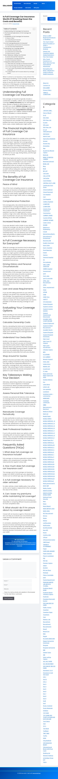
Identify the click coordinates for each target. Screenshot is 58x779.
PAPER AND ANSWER (49, 551)
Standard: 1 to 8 (48, 670)
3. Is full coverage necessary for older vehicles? (19, 66)
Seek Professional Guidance (14, 60)
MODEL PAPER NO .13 (49, 423)
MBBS (44, 405)
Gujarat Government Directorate (47, 315)
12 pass (45, 122)
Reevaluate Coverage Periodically (16, 58)
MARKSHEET (46, 398)
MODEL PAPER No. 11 (48, 457)
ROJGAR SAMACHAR (49, 639)
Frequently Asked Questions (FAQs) (14, 62)
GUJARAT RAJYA (47, 330)
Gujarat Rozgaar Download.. (48, 336)
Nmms (45, 516)
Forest (45, 253)
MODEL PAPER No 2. (48, 443)
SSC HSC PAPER (47, 661)
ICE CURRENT (46, 357)
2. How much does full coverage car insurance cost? (20, 65)
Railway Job (46, 619)
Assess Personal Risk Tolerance (15, 56)
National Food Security (47, 498)
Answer (45, 141)
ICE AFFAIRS (46, 354)
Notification (46, 525)
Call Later (46, 173)
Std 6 (44, 691)
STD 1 (44, 677)
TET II (44, 726)
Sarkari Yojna (47, 652)
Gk (44, 260)
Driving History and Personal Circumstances (18, 45)
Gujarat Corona (48, 306)
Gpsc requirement (48, 287)
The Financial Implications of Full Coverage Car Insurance (18, 33)
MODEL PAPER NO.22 (49, 474)
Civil (44, 197)
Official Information (49, 540)
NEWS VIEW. (46, 511)
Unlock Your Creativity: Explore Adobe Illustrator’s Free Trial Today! (48, 54)
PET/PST (45, 568)
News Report (47, 506)
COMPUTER (46, 204)
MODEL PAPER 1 (47, 419)
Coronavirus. (47, 213)
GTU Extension (47, 302)
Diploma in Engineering (46, 228)
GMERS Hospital (47, 269)
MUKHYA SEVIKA (47, 491)
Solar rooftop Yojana (47, 658)
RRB (44, 650)
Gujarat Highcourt (48, 323)
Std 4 (44, 687)
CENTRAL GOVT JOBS (49, 183)
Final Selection (47, 250)
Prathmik (45, 597)
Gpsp (44, 290)
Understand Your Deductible (14, 51)
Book (44, 169)
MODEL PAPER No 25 (49, 445)
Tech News (46, 721)
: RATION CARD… (47, 110)
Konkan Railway (48, 380)
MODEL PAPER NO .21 (49, 433)
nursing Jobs (47, 535)
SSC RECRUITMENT (48, 664)
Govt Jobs (46, 276)
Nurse (45, 533)
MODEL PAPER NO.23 (49, 476)
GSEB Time (46, 297)
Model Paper (47, 416)
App (44, 148)
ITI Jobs (45, 371)
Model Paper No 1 (48, 440)
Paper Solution (47, 553)
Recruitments (47, 627)
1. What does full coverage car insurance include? (20, 63)
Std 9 (44, 699)
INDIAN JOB (46, 366)
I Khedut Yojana (48, 350)
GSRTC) (45, 299)
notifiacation (47, 523)
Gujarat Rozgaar (48, 332)
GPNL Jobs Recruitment (47, 282)
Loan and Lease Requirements (15, 46)
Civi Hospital (47, 194)
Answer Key (46, 143)
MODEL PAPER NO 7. (48, 455)
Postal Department (49, 580)
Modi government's (49, 483)
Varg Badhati (47, 740)
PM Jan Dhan (47, 570)
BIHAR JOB (46, 164)
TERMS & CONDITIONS (47, 93)
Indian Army (46, 364)
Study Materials (20, 539)
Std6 (44, 701)
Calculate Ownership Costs (14, 50)
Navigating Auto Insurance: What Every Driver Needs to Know (20, 542)
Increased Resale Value (13, 41)
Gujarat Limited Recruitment (48, 326)
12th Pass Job (47, 127)
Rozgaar (45, 645)
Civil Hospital (47, 199)
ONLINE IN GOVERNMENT (47, 545)
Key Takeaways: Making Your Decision (15, 55)
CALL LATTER (46, 176)
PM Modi (45, 573)
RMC (44, 634)
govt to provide (47, 278)
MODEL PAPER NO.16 (48, 464)
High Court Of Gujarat (47, 342)
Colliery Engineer (48, 202)
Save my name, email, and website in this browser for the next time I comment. (19, 593)
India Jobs (46, 362)
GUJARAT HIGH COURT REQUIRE (47, 320)
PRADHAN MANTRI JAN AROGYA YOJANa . (48, 584)
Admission (46, 134)
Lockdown (46, 392)
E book (45, 232)
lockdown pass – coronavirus (48, 395)
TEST (44, 724)
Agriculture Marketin (49, 139)
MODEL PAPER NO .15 (49, 428)
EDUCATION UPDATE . (49, 234)
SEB (44, 655)
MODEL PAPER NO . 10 (49, 421)
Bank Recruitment (48, 161)
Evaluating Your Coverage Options (14, 48)
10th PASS (46, 118)
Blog (44, 166)
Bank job (45, 155)
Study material (18, 7)
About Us (45, 83)
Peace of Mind (10, 38)
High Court (46, 339)
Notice (45, 521)
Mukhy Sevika (47, 488)
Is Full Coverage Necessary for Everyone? (16, 43)
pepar (45, 565)
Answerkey (46, 146)
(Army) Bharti (47, 113)
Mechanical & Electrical (47, 408)
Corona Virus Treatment (47, 210)
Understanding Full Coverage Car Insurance (16, 31)
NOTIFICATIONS (47, 528)
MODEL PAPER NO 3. (48, 447)
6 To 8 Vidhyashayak (47, 131)
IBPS (44, 352)
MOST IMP (46, 486)
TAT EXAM (46, 713)
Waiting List (46, 753)
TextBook (45, 731)
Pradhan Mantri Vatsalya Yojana (48, 593)
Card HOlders (47, 181)
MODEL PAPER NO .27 (49, 435)
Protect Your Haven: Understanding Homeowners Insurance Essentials (20, 545)
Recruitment (27, 3)
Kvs (44, 382)
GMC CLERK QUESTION (46, 265)
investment (46, 369)
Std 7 (44, 694)
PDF (44, 558)
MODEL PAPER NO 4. (48, 450)
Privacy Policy (47, 90)
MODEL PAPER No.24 (49, 479)
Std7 (44, 703)
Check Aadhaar (48, 190)
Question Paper (47, 612)
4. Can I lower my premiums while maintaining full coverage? (20, 69)
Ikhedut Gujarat (48, 359)
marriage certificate (46, 401)
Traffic (45, 736)
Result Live (46, 631)
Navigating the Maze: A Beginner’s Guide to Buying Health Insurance (48, 71)
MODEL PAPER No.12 (48, 462)
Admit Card (46, 136)
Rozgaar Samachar (49, 648)
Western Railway (48, 756)
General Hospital (48, 257)
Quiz (44, 617)
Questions (46, 615)
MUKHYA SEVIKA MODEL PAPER (47, 494)
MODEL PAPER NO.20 (49, 471)
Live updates (47, 389)
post (44, 577)
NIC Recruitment (48, 513)
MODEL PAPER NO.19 (48, 469)
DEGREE (45, 225)
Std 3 (44, 684)
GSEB (44, 294)
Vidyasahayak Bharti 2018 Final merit (48, 749)
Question (46, 610)
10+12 (44, 115)
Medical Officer (47, 411)
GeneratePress (37, 773)
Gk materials (47, 262)
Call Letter (28, 7)
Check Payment (48, 192)
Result (35, 3)
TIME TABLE (46, 733)
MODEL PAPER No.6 (48, 481)
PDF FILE (45, 561)
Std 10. (45, 679)
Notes (45, 518)
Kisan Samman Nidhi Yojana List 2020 (48, 375)
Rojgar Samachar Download (48, 642)
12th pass (36, 7)
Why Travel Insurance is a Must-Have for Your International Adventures (49, 62)
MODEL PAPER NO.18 (48, 467)
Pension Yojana (47, 563)
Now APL (45, 530)
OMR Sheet (46, 542)
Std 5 (44, 689)
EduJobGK (7, 5)
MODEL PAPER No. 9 (48, 459)
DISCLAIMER (46, 88)
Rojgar (45, 636)
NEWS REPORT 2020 (48, 509)
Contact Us (46, 85)
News (43, 3)
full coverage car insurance (20, 541)
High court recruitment (46, 346)
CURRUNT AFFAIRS (48, 220)
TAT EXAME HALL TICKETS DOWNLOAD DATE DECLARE (49, 717)
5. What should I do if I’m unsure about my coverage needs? (20, 72)
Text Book (46, 728)
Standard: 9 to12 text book (48, 674)
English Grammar (48, 243)
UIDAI (44, 738)
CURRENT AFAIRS (47, 215)
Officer (45, 537)
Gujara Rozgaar (48, 304)
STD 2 (44, 682)
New (44, 501)
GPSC (44, 285)
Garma (45, 255)
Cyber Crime (47, 223)
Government (17, 3)
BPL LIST (45, 171)
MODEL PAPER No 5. (48, 452)
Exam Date (46, 245)
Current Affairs (47, 218)
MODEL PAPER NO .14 (49, 426)
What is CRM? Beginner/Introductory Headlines (49, 37)
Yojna (44, 762)
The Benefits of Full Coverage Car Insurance (17, 36)
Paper (45, 549)
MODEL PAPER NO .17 (49, 431)
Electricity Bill (47, 241)
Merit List (45, 414)
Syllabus (45, 711)
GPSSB (45, 292)
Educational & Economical (47, 237)
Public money (47, 607)
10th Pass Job (47, 120)
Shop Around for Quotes (13, 53)
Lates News (46, 384)
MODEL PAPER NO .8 (48, 438)
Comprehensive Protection (14, 40)
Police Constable (48, 575)
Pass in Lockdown (48, 556)
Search (45, 16)
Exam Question (47, 248)
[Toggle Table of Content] (33, 29)
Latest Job (46, 387)
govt (44, 274)
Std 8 (44, 696)
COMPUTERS (46, 206)
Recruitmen (46, 622)
